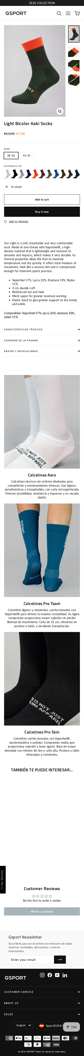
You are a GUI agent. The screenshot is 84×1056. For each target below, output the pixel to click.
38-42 (11, 155)
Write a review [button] (42, 911)
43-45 (27, 155)
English (21, 1025)
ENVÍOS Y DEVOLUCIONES (21, 351)
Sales (8, 1014)
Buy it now (42, 211)
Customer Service (19, 992)
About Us (11, 1003)
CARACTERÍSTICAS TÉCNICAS (23, 329)
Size (7, 149)
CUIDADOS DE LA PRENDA (21, 340)
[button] (16, 222)
